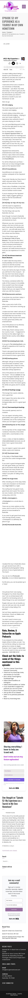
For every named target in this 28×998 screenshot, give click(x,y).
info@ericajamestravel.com (11, 970)
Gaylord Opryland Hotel (12, 133)
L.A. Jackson (16, 375)
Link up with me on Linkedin (12, 692)
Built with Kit (14, 788)
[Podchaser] (15, 710)
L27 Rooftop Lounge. (14, 390)
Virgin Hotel (9, 486)
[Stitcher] (15, 706)
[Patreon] (6, 718)
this (12, 124)
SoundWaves (9, 159)
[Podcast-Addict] (6, 710)
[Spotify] (6, 706)
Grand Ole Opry (13, 327)
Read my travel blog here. (12, 699)
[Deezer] (6, 714)
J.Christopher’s (7, 501)
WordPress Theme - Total (13, 993)
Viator (19, 614)
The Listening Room (16, 344)
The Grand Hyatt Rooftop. (16, 407)
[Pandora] (15, 714)
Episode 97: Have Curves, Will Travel (10, 934)
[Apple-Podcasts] (6, 703)
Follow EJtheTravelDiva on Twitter (14, 684)
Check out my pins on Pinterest (14, 690)
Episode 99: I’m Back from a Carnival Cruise (12, 931)
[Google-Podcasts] (14, 703)
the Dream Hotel (17, 456)
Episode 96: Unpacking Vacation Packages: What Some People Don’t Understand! (13, 937)
